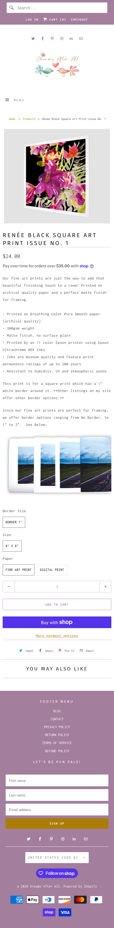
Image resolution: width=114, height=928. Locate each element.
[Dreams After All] (57, 66)
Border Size (14, 511)
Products (30, 118)
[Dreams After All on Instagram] (61, 38)
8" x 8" (12, 546)
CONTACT (57, 719)
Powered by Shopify (80, 886)
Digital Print (52, 569)
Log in (32, 19)
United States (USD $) (54, 857)
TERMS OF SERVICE (57, 743)
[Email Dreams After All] (80, 38)
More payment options (57, 635)
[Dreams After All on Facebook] (42, 38)
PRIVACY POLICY (57, 727)
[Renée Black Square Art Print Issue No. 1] (57, 176)
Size (7, 535)
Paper (8, 558)
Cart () (56, 19)
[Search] (12, 7)
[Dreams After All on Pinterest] (52, 38)
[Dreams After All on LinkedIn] (71, 38)
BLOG (57, 711)
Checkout (79, 19)
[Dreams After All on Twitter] (33, 38)
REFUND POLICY (57, 751)
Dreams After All (45, 886)
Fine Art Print (19, 569)
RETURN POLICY (57, 735)
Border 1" (14, 522)
